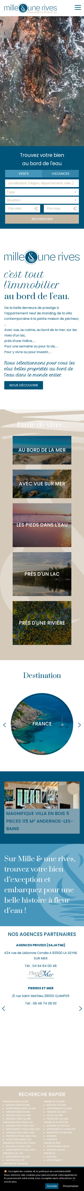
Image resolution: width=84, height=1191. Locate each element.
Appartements (54, 1160)
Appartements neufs (58, 1146)
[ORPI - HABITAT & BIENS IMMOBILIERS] (41, 1012)
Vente (24, 173)
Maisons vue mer (56, 1105)
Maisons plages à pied (18, 1146)
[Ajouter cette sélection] (73, 789)
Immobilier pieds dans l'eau (18, 1122)
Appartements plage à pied (20, 1149)
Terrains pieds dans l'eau (20, 1132)
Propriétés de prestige (59, 1132)
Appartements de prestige (61, 1129)
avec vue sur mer (42, 483)
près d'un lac (42, 574)
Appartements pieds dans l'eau (23, 1129)
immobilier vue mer (54, 1101)
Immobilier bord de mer (16, 1101)
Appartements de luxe (18, 1156)
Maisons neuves (56, 1149)
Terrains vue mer (56, 1111)
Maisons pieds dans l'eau (20, 1125)
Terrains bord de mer (18, 1111)
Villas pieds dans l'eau (18, 1139)
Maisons (51, 1156)
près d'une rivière (42, 623)
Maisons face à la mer (18, 1115)
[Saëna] (40, 953)
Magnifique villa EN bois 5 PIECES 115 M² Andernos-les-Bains (39, 821)
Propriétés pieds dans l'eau (21, 1136)
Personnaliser (70, 1186)
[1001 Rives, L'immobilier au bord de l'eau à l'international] (30, 8)
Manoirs (51, 1136)
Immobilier (49, 1153)
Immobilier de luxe (13, 1153)
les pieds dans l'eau (42, 525)
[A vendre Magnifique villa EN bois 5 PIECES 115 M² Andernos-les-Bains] (42, 795)
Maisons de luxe (15, 1160)
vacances (60, 173)
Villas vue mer (55, 1115)
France (42, 723)
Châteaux (52, 1139)
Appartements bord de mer (21, 1108)
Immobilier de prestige (56, 1122)
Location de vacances (15, 1163)
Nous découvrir (23, 385)
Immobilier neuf (52, 1143)
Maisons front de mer (18, 1118)
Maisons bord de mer (18, 1105)
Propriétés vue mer (57, 1118)
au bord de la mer (42, 450)
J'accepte (52, 1186)
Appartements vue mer (59, 1108)
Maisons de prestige (58, 1125)
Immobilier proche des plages (19, 1143)
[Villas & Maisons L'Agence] (40, 1055)
